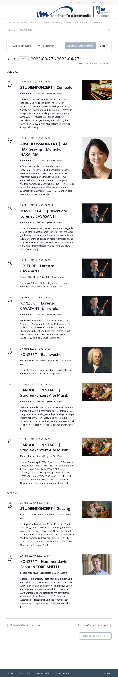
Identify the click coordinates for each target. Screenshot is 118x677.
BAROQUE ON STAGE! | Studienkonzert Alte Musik (44, 392)
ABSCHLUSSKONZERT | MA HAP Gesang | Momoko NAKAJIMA (43, 149)
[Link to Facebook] (108, 2)
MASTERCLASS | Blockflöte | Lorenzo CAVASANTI (45, 213)
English (101, 2)
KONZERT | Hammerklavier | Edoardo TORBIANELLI (46, 564)
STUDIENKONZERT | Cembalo (46, 87)
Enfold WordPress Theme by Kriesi (54, 673)
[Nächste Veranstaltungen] (14, 59)
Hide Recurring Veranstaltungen (98, 63)
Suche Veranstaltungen (80, 45)
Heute (23, 58)
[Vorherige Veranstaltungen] (8, 59)
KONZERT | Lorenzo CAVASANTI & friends (39, 306)
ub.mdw (91, 2)
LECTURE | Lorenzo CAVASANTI (37, 268)
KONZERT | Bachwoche (40, 354)
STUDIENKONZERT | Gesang (45, 508)
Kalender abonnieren (94, 635)
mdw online (80, 2)
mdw (69, 2)
